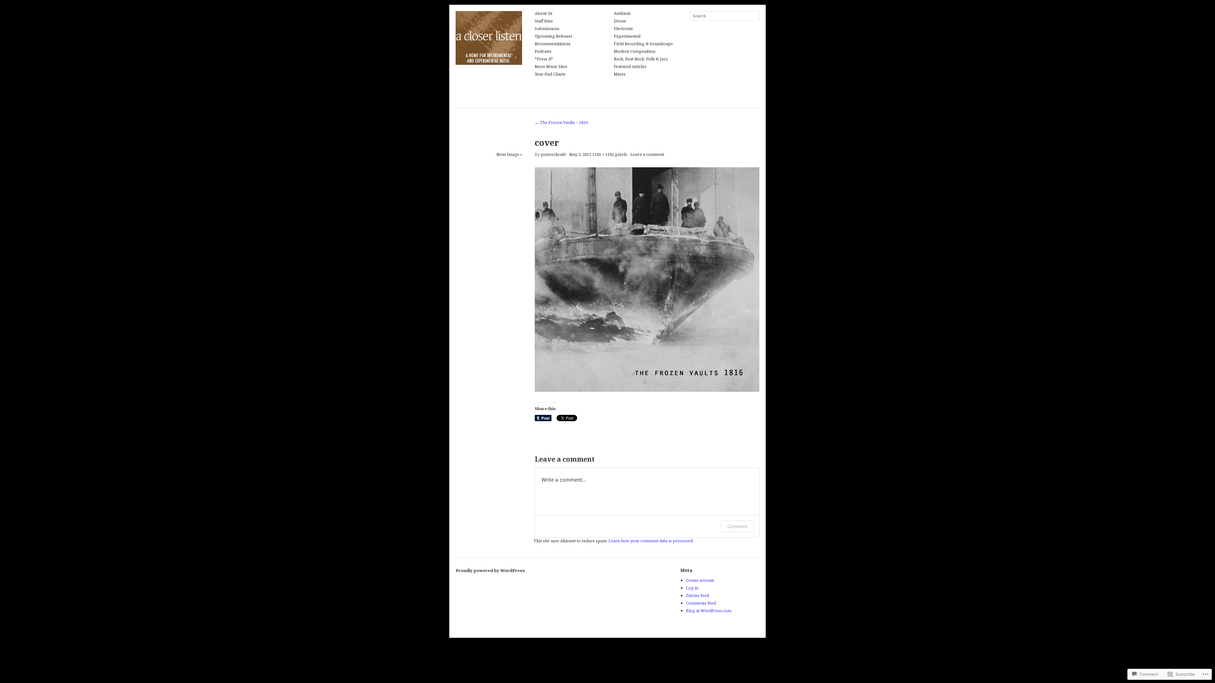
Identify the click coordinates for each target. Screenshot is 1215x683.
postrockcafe (553, 154)
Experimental (627, 36)
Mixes (620, 74)
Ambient (622, 13)
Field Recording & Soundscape (643, 43)
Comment (737, 526)
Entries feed (697, 595)
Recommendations (552, 43)
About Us (543, 13)
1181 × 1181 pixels (609, 154)
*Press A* (544, 59)
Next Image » (509, 154)
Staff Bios (544, 21)
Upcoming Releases (553, 36)
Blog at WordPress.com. (709, 610)
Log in (692, 588)
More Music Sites (551, 66)
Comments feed (701, 603)
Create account (700, 580)
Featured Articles (630, 66)
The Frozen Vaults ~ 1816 (561, 122)
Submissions (547, 28)
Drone (620, 21)
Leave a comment (647, 154)
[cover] (647, 390)
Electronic (623, 28)
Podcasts (543, 51)
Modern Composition (634, 51)
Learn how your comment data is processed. (651, 541)
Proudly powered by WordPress (490, 570)
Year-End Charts (550, 74)
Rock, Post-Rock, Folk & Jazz (641, 59)
